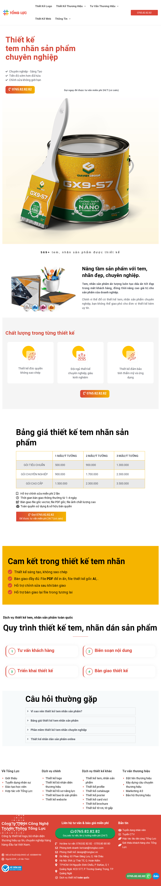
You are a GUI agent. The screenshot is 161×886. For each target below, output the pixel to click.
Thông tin (61, 18)
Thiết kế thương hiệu (69, 6)
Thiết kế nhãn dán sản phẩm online (53, 739)
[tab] (80, 711)
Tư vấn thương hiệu (102, 6)
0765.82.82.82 (136, 876)
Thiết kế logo (43, 6)
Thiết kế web (43, 18)
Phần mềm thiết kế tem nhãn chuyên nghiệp (59, 729)
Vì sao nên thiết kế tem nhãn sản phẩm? (56, 711)
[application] (84, 6)
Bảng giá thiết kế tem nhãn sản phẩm (54, 720)
